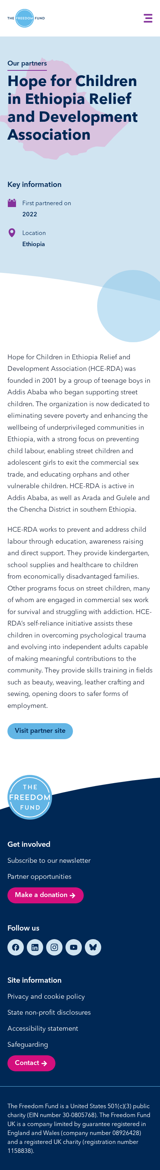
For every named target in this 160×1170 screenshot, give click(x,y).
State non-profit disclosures (49, 1012)
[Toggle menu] (148, 18)
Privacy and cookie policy (46, 996)
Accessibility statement (42, 1028)
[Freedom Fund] (26, 18)
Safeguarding (27, 1044)
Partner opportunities (39, 876)
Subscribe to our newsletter (48, 860)
